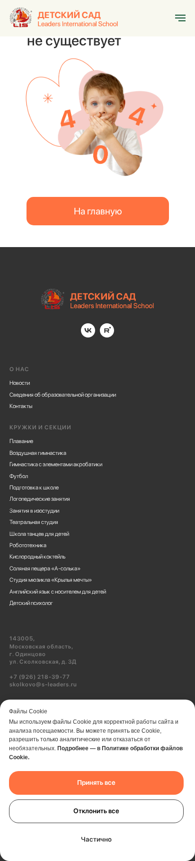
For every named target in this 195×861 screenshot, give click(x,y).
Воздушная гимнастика (37, 453)
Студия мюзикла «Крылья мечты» (50, 580)
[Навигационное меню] (180, 18)
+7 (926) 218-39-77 (39, 677)
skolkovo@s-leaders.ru (43, 684)
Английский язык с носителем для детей (57, 591)
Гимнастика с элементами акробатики (55, 464)
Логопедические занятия (39, 499)
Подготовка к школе (34, 487)
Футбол (18, 476)
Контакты (20, 406)
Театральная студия (33, 522)
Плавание (21, 441)
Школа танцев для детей (39, 534)
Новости (19, 383)
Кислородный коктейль (37, 556)
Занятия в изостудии (34, 510)
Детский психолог (31, 603)
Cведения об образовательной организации (62, 394)
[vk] (88, 335)
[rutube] (107, 335)
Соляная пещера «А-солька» (44, 568)
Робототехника (27, 545)
